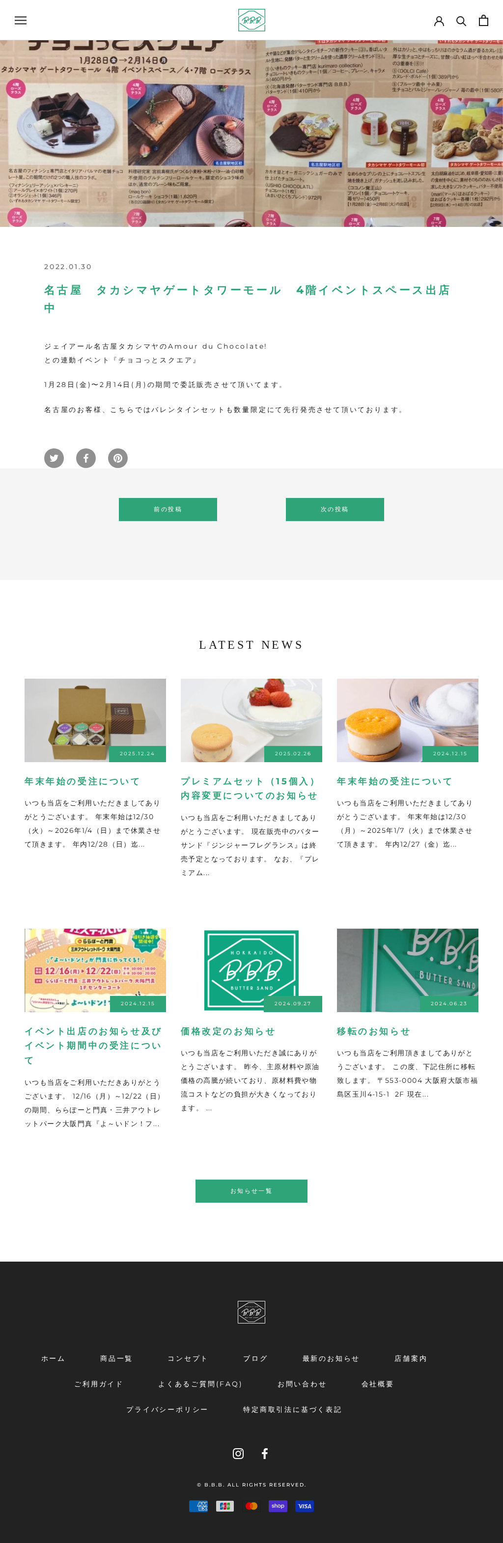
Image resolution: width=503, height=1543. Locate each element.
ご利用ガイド (99, 1383)
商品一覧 (116, 1358)
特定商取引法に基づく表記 (292, 1409)
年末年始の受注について (83, 781)
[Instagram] (238, 1453)
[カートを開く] (483, 20)
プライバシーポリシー (167, 1409)
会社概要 (378, 1383)
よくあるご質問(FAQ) (200, 1383)
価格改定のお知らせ (228, 1031)
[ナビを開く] (21, 20)
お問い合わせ (302, 1383)
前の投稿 (168, 509)
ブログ (255, 1358)
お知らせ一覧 (251, 1190)
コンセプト (188, 1358)
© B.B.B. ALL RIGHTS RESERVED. (252, 1485)
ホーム (53, 1358)
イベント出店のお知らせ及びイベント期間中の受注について (94, 1046)
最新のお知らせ (332, 1358)
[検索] (461, 20)
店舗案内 (410, 1358)
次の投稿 (335, 509)
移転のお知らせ (374, 1031)
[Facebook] (264, 1453)
